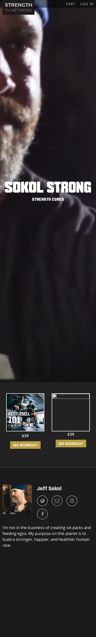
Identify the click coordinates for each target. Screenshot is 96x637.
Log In (87, 3)
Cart (71, 3)
